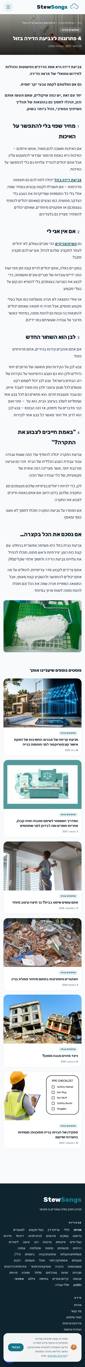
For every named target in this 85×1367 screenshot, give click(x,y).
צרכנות (47, 1242)
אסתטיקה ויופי (58, 1260)
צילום (31, 1279)
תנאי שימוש (74, 1317)
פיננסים (61, 1242)
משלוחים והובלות (71, 1254)
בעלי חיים (76, 1242)
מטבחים (77, 1260)
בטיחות (43, 1279)
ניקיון (17, 1260)
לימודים (14, 1242)
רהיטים (77, 1248)
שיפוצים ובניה (66, 23)
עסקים (64, 1236)
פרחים (13, 1273)
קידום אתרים (60, 1279)
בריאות (77, 1236)
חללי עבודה (62, 1285)
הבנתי (16, 1347)
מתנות (49, 1248)
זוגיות (64, 1273)
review (19, 1279)
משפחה (30, 1260)
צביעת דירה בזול (68, 180)
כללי (66, 1230)
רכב (36, 1242)
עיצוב (26, 1242)
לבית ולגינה (35, 1236)
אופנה (21, 1248)
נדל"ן (17, 1254)
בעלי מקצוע (36, 1230)
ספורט (26, 1273)
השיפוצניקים (66, 243)
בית (80, 23)
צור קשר (76, 1311)
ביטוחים (29, 1254)
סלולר (38, 1273)
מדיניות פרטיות (72, 1323)
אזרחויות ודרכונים (15, 1267)
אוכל (42, 1260)
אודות (78, 1230)
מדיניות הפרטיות (57, 1356)
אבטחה (77, 1279)
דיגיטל (20, 1236)
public (77, 1285)
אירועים (51, 1236)
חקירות (77, 1273)
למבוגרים (18, 1230)
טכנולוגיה (35, 1248)
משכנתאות (75, 1267)
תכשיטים (63, 1248)
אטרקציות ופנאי (41, 1267)
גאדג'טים (51, 1273)
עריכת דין (54, 1230)
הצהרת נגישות (73, 1329)
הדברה (59, 1267)
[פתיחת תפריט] (8, 7)
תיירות (7, 1236)
